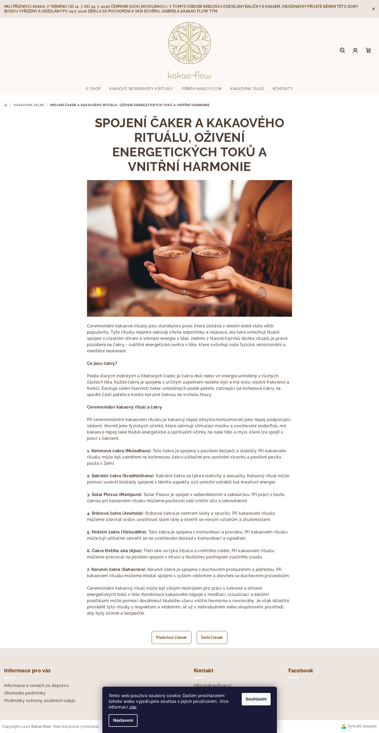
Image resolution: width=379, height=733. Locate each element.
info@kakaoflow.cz (213, 685)
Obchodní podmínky (25, 693)
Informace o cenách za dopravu (36, 685)
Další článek (212, 637)
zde (132, 707)
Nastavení (123, 720)
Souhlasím (256, 699)
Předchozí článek (171, 637)
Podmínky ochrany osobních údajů (39, 700)
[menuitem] (93, 89)
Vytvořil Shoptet (362, 726)
